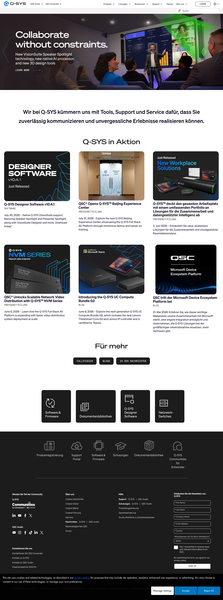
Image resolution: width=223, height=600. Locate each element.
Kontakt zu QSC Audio (22, 562)
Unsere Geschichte (74, 499)
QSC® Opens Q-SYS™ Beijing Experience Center (110, 206)
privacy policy (180, 560)
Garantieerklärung (127, 512)
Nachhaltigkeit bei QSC (76, 526)
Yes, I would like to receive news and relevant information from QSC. (194, 549)
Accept (185, 591)
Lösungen (123, 4)
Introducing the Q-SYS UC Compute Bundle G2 (106, 299)
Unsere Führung (73, 512)
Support (155, 4)
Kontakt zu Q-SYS (20, 558)
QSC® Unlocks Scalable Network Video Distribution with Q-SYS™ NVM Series (34, 299)
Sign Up (192, 566)
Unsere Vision (72, 503)
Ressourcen (140, 4)
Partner (170, 4)
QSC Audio (17, 528)
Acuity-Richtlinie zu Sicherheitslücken (136, 517)
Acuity (68, 531)
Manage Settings (162, 591)
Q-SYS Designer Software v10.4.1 (29, 204)
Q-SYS (131, 499)
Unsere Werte (71, 508)
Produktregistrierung (129, 508)
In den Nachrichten (133, 361)
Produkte (107, 4)
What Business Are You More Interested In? (192, 537)
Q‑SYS (15, 499)
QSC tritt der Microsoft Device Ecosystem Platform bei (185, 299)
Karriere (69, 517)
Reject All (209, 591)
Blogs (106, 361)
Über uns (180, 4)
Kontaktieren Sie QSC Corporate (27, 553)
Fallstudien (85, 361)
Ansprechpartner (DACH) (24, 567)
